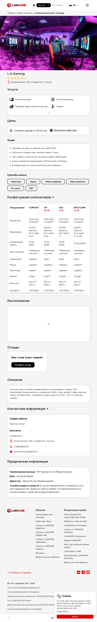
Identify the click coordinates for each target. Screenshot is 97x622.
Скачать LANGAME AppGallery (45, 540)
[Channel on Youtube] (88, 572)
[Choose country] (34, 5)
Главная (10, 13)
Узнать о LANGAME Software (73, 531)
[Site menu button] (87, 5)
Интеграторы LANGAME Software (76, 557)
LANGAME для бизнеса (75, 525)
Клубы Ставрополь (25, 13)
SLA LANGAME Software (19, 600)
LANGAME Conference (75, 536)
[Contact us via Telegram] (83, 572)
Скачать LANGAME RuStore (45, 547)
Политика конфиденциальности (23, 587)
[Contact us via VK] (78, 572)
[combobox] (44, 5)
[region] (48, 249)
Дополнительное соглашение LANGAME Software (32, 604)
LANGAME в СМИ (72, 551)
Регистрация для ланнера (44, 516)
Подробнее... (63, 611)
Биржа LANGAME (72, 540)
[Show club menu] (8, 618)
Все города (57, 5)
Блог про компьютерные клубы (76, 546)
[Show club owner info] (11, 130)
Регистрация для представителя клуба (74, 516)
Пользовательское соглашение (23, 591)
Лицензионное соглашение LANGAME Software (31, 596)
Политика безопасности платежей (24, 609)
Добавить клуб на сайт (75, 521)
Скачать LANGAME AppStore (45, 527)
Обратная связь (43, 521)
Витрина (40, 553)
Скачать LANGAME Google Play (45, 533)
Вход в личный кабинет (48, 557)
